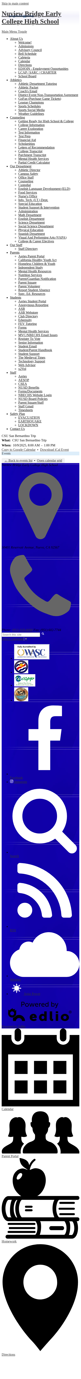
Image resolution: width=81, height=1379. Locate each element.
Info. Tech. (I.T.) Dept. (33, 200)
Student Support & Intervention (38, 207)
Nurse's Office (27, 196)
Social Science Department (36, 226)
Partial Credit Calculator (34, 162)
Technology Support (31, 361)
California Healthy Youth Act (37, 260)
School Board (27, 76)
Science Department (31, 222)
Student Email (27, 346)
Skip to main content (15, 3)
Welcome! (25, 42)
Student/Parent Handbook (35, 350)
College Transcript (30, 151)
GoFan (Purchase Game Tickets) (39, 98)
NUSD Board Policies (33, 399)
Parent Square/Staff (31, 402)
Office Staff (26, 177)
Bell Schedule (27, 53)
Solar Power (31, 994)
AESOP (23, 380)
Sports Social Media (31, 110)
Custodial (24, 185)
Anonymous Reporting (33, 305)
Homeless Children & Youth (36, 264)
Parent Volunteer (29, 286)
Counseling (25, 181)
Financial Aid (27, 140)
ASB (21, 309)
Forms (22, 327)
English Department (31, 218)
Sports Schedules (29, 106)
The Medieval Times (31, 357)
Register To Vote (29, 339)
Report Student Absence (34, 290)
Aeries (22, 376)
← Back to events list (18, 460)
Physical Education (30, 230)
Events (6, 453)
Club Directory (28, 316)
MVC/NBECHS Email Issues (38, 335)
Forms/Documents (30, 391)
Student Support (28, 354)
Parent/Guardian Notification (37, 279)
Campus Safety (28, 173)
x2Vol (22, 369)
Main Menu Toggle (14, 31)
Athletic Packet (28, 87)
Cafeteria (24, 57)
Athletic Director (29, 170)
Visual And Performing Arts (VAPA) (42, 237)
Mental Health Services (33, 158)
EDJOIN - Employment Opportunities (43, 68)
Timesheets (25, 410)
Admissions (26, 46)
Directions (25, 65)
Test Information (29, 132)
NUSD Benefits (28, 387)
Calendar (24, 61)
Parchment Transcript (32, 155)
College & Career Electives (36, 241)
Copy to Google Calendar (19, 449)
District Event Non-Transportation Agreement (48, 95)
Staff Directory (28, 248)
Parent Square (27, 282)
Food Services (27, 192)
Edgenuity (25, 320)
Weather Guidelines (31, 113)
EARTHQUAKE (30, 421)
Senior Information (30, 342)
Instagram (20, 782)
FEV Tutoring (27, 324)
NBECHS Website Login (35, 395)
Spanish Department (31, 233)
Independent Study (30, 267)
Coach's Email (27, 91)
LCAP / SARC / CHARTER (37, 72)
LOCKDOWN (28, 425)
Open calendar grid (49, 460)
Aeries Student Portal (32, 301)
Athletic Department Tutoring (37, 83)
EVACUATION (29, 417)
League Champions (31, 102)
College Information (31, 125)
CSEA (22, 384)
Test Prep (24, 136)
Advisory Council (30, 50)
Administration (28, 211)
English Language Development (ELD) (44, 188)
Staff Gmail (25, 406)
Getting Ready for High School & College (46, 121)
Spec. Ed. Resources (31, 294)
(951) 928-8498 (22, 630)
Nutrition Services (30, 275)
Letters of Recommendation (36, 147)
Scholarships (26, 143)
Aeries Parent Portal (31, 256)
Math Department (29, 215)
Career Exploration (30, 128)
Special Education (30, 203)
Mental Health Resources (34, 271)
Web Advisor (27, 365)
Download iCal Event (54, 449)
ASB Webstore (28, 312)
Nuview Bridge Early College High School (31, 17)
